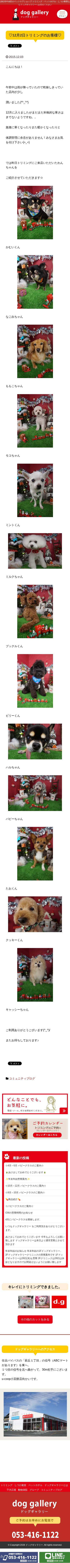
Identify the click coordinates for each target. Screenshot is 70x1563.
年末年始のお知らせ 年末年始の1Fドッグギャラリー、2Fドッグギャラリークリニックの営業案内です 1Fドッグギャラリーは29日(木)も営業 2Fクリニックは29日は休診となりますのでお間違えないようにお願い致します (34, 1256)
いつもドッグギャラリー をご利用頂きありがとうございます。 (34, 1228)
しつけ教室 (20, 1485)
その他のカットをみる (35, 1319)
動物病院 (22, 1489)
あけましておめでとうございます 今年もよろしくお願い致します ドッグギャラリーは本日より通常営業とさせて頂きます (34, 1240)
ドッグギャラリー (35, 16)
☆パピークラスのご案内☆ (19, 1206)
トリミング (6, 1485)
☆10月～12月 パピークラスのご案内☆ (25, 1185)
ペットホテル (35, 1485)
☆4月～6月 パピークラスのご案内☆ (24, 1165)
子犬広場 (11, 1489)
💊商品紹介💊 (12, 1199)
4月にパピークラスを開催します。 (23, 1219)
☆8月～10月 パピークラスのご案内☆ (25, 1192)
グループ (34, 1489)
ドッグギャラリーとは (56, 1485)
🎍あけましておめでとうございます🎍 (25, 1172)
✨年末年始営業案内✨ (17, 1179)
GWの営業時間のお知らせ (19, 1212)
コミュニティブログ (22, 1078)
